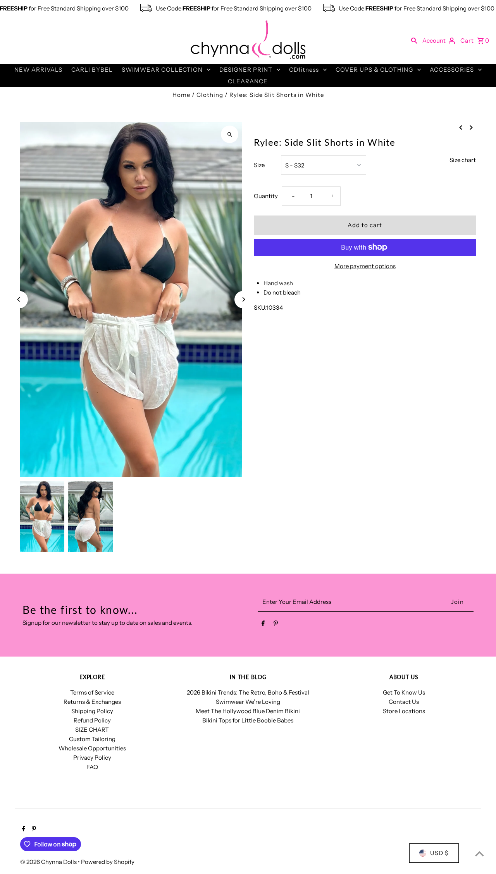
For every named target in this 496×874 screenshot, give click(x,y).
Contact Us (404, 701)
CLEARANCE (248, 81)
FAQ (92, 767)
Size (259, 165)
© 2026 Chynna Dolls (49, 861)
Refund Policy (92, 720)
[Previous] (19, 299)
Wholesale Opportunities (92, 748)
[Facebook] (263, 624)
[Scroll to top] (479, 853)
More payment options (365, 266)
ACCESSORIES (452, 69)
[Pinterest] (276, 624)
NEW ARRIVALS (38, 69)
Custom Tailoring (92, 739)
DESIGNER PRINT (245, 69)
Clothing (209, 94)
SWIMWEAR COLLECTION (162, 69)
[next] (471, 127)
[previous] (460, 127)
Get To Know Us (404, 692)
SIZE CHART (92, 729)
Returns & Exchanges (92, 701)
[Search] (414, 40)
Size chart (463, 160)
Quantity (266, 196)
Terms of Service (92, 692)
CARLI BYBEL (92, 69)
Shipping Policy (92, 711)
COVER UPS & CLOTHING (374, 69)
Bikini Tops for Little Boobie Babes (247, 720)
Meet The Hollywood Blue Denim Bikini (248, 711)
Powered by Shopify (107, 861)
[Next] (243, 299)
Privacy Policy (92, 757)
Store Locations (404, 711)
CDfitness (304, 69)
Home (181, 94)
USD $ (439, 853)
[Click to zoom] (229, 134)
